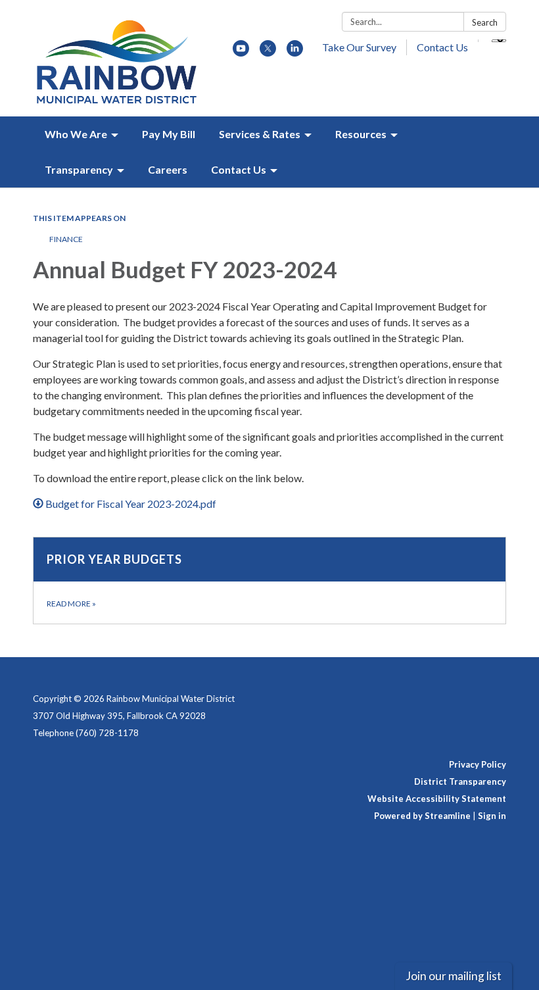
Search (485, 22)
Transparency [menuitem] (79, 169)
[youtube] (241, 52)
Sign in (492, 815)
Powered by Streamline (422, 815)
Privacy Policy (477, 764)
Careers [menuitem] (167, 169)
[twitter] (268, 52)
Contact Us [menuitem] (238, 169)
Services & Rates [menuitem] (259, 134)
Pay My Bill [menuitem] (168, 134)
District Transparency (460, 781)
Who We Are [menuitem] (76, 134)
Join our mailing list (454, 976)
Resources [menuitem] (361, 134)
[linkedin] (295, 52)
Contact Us (442, 47)
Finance (66, 239)
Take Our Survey (359, 47)
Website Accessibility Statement (436, 798)
